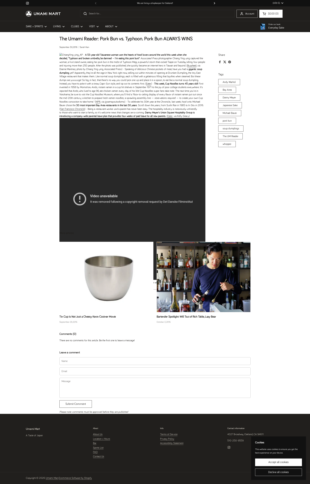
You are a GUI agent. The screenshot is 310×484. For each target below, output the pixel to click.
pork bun (227, 120)
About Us (98, 434)
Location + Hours (101, 439)
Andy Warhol (229, 82)
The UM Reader (230, 136)
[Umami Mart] (43, 14)
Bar (94, 443)
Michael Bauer (230, 113)
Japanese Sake (230, 105)
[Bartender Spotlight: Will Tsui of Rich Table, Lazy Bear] (204, 277)
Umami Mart (52, 478)
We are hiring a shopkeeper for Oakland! (155, 3)
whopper (227, 144)
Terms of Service (168, 434)
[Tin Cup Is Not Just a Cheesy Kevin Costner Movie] (106, 277)
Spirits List (98, 447)
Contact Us (98, 456)
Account (249, 13)
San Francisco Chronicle (72, 109)
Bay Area (227, 89)
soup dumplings (231, 128)
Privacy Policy (167, 439)
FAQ (95, 452)
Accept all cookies (278, 462)
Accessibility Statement (171, 443)
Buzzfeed (191, 65)
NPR (98, 101)
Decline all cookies (278, 472)
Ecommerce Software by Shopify (75, 478)
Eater (148, 83)
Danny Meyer (229, 97)
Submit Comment (75, 404)
